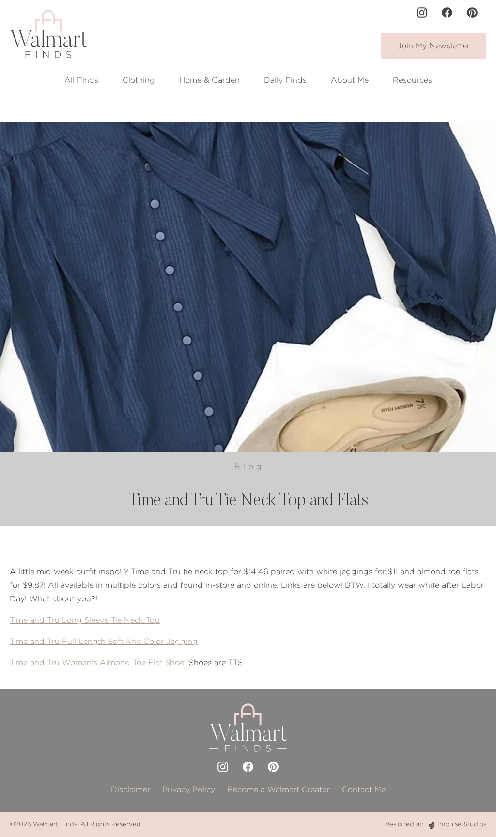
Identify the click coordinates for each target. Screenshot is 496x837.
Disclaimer (130, 789)
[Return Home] (48, 34)
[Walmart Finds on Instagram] (422, 12)
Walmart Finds (55, 824)
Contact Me (364, 789)
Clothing (139, 80)
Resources (412, 80)
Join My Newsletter (433, 45)
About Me (350, 80)
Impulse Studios (461, 824)
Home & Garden (209, 80)
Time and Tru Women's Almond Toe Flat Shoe (97, 662)
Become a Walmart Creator (278, 789)
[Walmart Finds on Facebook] (447, 12)
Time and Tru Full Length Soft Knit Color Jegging (104, 641)
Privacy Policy (188, 789)
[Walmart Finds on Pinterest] (472, 12)
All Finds (81, 80)
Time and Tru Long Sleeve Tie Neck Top (85, 620)
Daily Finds (285, 80)
